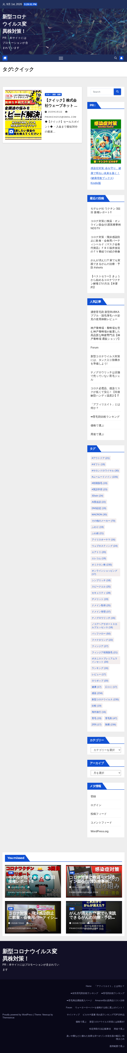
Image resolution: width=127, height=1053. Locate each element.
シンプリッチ (101, 580)
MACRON (99, 514)
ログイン (96, 805)
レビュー (99, 674)
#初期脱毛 (99, 483)
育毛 (96, 718)
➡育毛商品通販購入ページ (79, 1000)
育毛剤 (111, 718)
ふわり (98, 527)
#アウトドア (101, 458)
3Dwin (97, 495)
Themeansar (8, 1017)
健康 (96, 687)
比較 (96, 705)
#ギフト (98, 464)
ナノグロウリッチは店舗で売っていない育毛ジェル (105, 376)
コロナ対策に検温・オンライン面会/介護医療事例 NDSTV (106, 225)
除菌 (110, 724)
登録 (93, 796)
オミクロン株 (102, 564)
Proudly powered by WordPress (17, 1014)
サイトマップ (73, 1014)
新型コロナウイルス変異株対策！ (14, 24)
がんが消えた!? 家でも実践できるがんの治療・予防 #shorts (105, 264)
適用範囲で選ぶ (117, 1046)
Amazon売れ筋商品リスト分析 (110, 1000)
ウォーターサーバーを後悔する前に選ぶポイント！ (100, 1007)
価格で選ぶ (97, 425)
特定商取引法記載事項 (100, 1029)
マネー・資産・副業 (53, 94)
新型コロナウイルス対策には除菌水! (107, 1021)
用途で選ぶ (97, 434)
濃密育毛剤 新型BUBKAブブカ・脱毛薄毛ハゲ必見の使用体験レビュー (105, 316)
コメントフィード (101, 822)
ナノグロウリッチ (103, 618)
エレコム (99, 558)
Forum (94, 347)
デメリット (100, 599)
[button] (115, 58)
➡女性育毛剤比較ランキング (84, 993)
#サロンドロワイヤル (105, 470)
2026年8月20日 (18, 887)
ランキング (100, 668)
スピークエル (101, 586)
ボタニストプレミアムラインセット (104, 660)
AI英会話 (99, 502)
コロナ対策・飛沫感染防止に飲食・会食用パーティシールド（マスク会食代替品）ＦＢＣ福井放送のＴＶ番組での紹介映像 (105, 244)
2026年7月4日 (79, 923)
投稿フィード (99, 813)
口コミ (111, 687)
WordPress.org (100, 831)
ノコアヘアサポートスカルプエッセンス (104, 626)
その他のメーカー (103, 520)
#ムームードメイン (105, 477)
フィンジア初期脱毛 (105, 652)
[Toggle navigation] (61, 58)
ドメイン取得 (101, 605)
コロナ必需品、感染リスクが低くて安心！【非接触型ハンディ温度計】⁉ (105, 392)
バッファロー (101, 633)
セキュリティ (101, 593)
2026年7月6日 (18, 923)
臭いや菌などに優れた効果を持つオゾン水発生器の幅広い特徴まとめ (95, 1037)
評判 (96, 724)
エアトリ (99, 552)
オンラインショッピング (104, 572)
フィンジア (100, 646)
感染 (97, 693)
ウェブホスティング (105, 545)
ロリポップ (100, 680)
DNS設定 (99, 508)
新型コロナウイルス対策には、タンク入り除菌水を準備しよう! (105, 360)
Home (88, 986)
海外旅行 (99, 712)
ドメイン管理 (101, 611)
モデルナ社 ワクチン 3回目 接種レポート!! (31, 879)
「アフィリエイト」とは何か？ (109, 986)
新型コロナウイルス (105, 699)
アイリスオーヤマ (103, 539)
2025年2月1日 (55, 112)
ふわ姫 (98, 533)
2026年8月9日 (79, 887)
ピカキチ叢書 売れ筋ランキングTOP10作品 (104, 1014)
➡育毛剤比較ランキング (105, 416)
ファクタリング (102, 640)
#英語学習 (99, 489)
